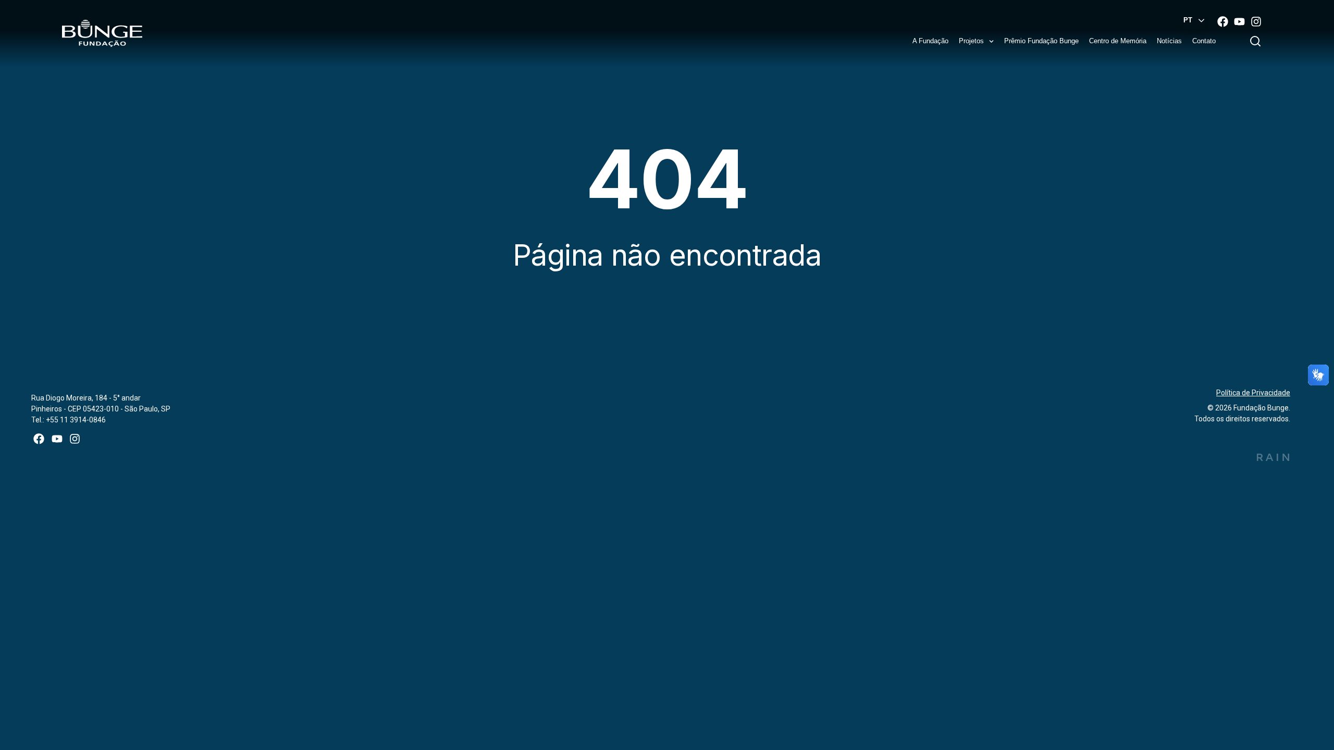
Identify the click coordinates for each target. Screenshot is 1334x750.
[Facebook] (1222, 21)
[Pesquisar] (1257, 41)
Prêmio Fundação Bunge (1041, 41)
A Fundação (930, 41)
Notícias (1169, 41)
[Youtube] (1239, 21)
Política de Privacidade (1253, 393)
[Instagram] (1255, 21)
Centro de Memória (1117, 41)
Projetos (971, 41)
